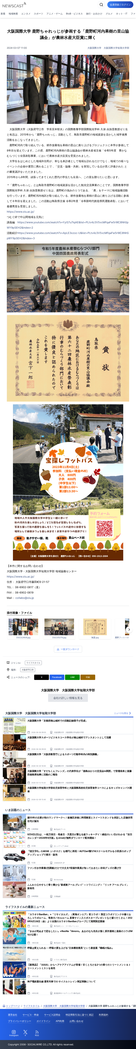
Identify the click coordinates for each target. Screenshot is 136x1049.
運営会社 (12, 1014)
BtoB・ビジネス (74, 13)
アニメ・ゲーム (54, 13)
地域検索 (13, 13)
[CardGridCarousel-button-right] (129, 629)
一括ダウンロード (70, 649)
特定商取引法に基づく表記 (80, 1014)
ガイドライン (43, 1021)
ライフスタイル (33, 662)
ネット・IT (121, 13)
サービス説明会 (52, 1014)
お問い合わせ (76, 1021)
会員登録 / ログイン (120, 4)
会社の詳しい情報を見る (68, 698)
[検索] (101, 4)
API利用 (60, 1021)
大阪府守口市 (28, 669)
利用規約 (103, 1014)
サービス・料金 (31, 1014)
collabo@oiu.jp (24, 597)
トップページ (13, 1005)
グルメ (109, 13)
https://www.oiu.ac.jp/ (20, 211)
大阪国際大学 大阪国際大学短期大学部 (108, 47)
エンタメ (26, 13)
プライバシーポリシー (19, 1021)
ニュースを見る (121, 713)
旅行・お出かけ (94, 13)
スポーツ (38, 13)
